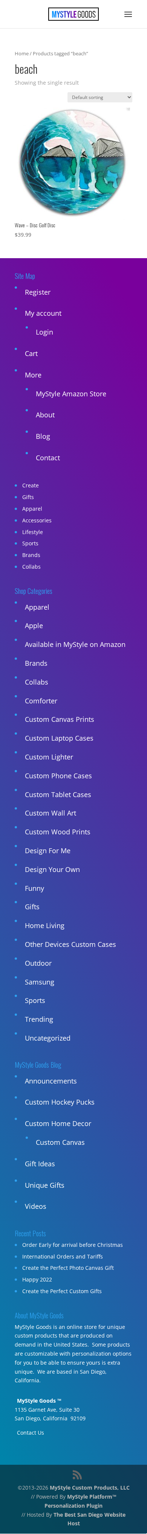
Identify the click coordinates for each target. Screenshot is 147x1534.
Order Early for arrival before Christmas (72, 1244)
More (33, 374)
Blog (43, 436)
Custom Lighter (49, 756)
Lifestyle (32, 532)
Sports (30, 543)
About (45, 414)
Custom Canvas (60, 1142)
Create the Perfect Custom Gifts (62, 1291)
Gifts (28, 497)
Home (22, 53)
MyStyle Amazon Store (71, 393)
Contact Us (30, 1432)
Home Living (44, 925)
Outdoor (38, 963)
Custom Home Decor (58, 1123)
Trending (39, 1019)
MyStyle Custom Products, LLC (90, 1487)
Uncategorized (47, 1037)
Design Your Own (52, 869)
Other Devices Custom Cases (70, 944)
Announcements (51, 1080)
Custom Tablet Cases (58, 794)
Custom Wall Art (50, 812)
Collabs (31, 566)
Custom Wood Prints (57, 831)
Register (38, 292)
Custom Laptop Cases (59, 738)
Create (30, 485)
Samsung (39, 981)
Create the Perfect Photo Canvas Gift (68, 1267)
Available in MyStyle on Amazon (75, 644)
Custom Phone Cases (58, 775)
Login (44, 331)
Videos (35, 1206)
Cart (31, 353)
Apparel (32, 508)
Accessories (37, 520)
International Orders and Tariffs (62, 1256)
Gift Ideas (40, 1163)
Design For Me (47, 850)
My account (43, 313)
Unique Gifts (44, 1185)
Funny (34, 888)
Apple (34, 625)
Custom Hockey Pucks (60, 1101)
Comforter (41, 700)
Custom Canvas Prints (59, 719)
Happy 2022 (37, 1279)
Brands (31, 555)
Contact (48, 457)
